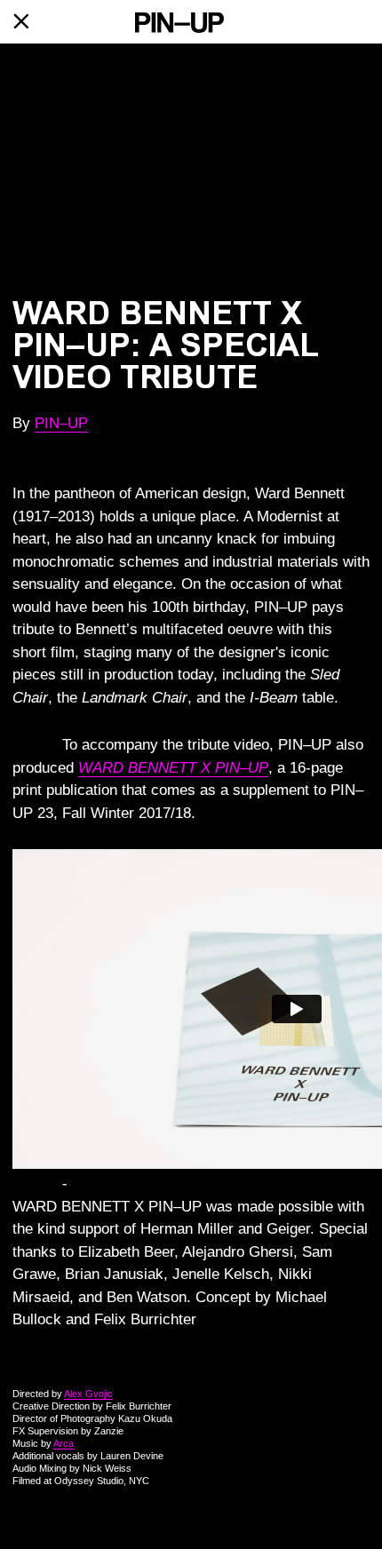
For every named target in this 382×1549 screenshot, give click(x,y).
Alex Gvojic (88, 1393)
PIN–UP (61, 423)
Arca (63, 1443)
